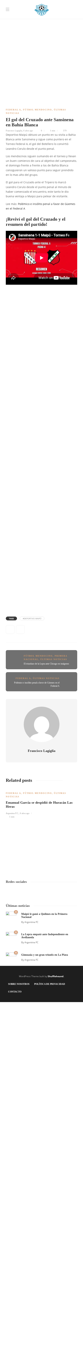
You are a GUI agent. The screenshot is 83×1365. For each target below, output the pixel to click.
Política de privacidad (49, 984)
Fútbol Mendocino (37, 110)
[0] (11, 916)
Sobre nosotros (19, 984)
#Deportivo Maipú (32, 618)
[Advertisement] (41, 41)
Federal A (13, 110)
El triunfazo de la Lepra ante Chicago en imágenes (46, 663)
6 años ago (28, 130)
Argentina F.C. (12, 813)
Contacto (14, 991)
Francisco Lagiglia (14, 130)
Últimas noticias (53, 659)
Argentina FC (31, 922)
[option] (41, 803)
